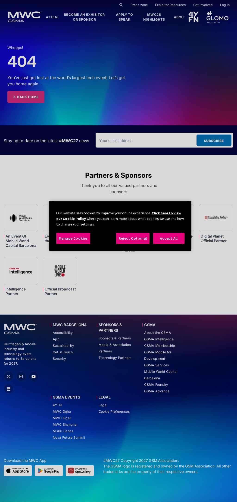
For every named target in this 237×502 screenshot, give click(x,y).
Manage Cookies (73, 238)
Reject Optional (133, 238)
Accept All (169, 238)
